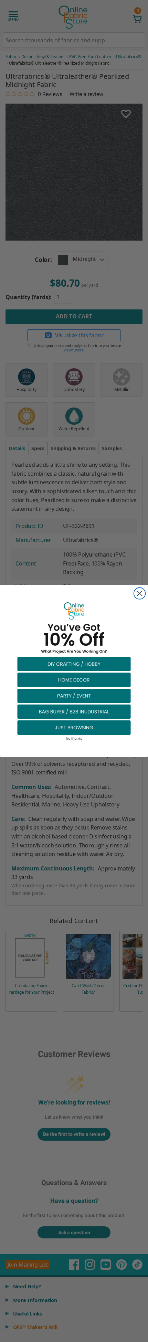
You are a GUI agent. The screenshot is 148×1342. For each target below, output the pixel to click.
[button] (74, 663)
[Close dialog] (139, 593)
